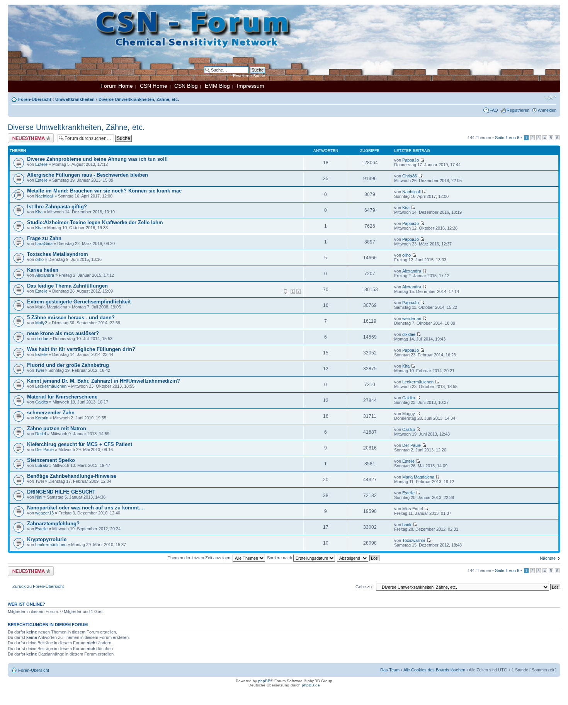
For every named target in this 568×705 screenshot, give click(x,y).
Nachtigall (44, 196)
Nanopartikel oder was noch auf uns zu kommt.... (86, 508)
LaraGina (44, 243)
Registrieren (518, 110)
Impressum (250, 86)
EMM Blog (217, 86)
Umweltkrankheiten (75, 99)
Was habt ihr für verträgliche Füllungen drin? (81, 349)
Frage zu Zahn (44, 238)
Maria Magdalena (418, 477)
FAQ (494, 110)
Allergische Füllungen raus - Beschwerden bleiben (87, 175)
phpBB (264, 681)
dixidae (41, 338)
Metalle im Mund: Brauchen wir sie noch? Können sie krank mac (104, 191)
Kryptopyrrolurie (46, 539)
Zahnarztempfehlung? (53, 523)
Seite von (507, 137)
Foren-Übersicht (34, 99)
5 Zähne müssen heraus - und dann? (71, 317)
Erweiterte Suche (249, 75)
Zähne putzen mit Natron (56, 428)
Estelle (41, 164)
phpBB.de (311, 685)
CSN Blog (186, 86)
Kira (39, 211)
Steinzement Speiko (51, 460)
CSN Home (153, 86)
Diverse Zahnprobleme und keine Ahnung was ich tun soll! (97, 159)
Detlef (40, 433)
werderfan (411, 318)
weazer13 (44, 513)
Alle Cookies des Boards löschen (434, 670)
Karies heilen (42, 270)
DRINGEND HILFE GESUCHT (61, 492)
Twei (39, 370)
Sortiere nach (280, 557)
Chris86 (409, 176)
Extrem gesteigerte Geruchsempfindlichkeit (79, 302)
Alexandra (44, 275)
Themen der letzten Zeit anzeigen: (200, 557)
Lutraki (41, 465)
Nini (38, 497)
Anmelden (547, 110)
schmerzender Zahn (51, 413)
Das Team (390, 670)
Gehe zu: (364, 586)
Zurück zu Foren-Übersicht (38, 586)
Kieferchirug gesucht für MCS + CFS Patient (79, 444)
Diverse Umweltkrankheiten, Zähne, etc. (139, 99)
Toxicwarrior (413, 540)
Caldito (41, 402)
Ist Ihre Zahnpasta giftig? (57, 206)
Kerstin (41, 418)
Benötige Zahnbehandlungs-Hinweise (71, 476)
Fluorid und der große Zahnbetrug (68, 365)
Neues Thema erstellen (29, 135)
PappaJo (410, 160)
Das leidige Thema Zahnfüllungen (67, 286)
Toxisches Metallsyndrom (57, 254)
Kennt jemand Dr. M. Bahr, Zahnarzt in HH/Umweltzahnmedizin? (103, 381)
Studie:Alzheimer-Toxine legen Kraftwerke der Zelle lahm (95, 222)
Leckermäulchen (50, 386)
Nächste (548, 558)
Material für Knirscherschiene (62, 397)
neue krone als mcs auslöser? (63, 333)
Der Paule (44, 449)
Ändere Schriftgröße (550, 97)
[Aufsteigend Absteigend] (358, 557)
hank (407, 524)
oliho (39, 259)
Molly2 (41, 322)
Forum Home (116, 86)
